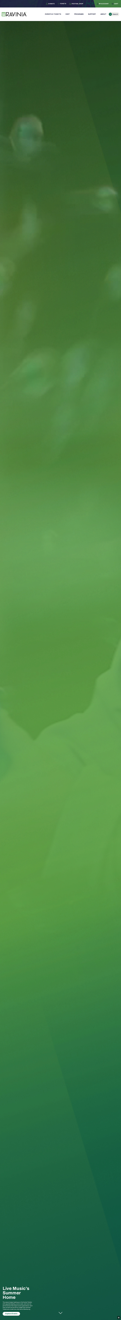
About (103, 14)
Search (114, 14)
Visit (67, 14)
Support (92, 14)
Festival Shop (77, 3)
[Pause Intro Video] (118, 1317)
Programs (79, 14)
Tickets (63, 3)
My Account (104, 3)
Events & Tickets (53, 14)
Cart (116, 3)
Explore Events (11, 1314)
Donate (51, 3)
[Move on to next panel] (60, 1312)
